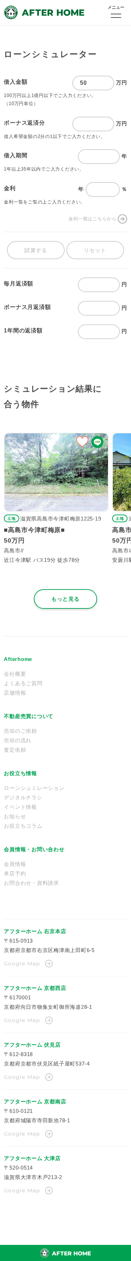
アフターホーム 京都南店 (35, 1101)
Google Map (22, 963)
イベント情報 (20, 807)
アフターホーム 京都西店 (35, 988)
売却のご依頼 (20, 731)
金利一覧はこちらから (92, 218)
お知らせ (15, 816)
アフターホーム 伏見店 (32, 1045)
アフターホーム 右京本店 (35, 931)
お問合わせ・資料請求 (31, 883)
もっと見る (65, 599)
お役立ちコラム (23, 826)
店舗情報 (15, 693)
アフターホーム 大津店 (32, 1158)
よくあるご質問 (23, 683)
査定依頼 (15, 750)
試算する (35, 250)
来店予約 (15, 873)
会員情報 (15, 864)
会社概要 (15, 674)
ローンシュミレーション (34, 788)
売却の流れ (17, 740)
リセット (95, 250)
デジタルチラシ (23, 797)
